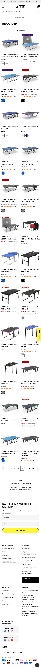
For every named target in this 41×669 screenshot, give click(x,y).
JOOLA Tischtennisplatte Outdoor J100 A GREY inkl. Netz (30, 454)
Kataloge (5, 555)
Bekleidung (5, 604)
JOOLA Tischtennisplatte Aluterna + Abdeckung (30, 56)
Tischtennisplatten (8, 597)
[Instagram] (12, 631)
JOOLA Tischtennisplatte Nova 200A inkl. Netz (10, 420)
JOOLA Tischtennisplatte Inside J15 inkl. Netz (10, 200)
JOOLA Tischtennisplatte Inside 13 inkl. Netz (10, 163)
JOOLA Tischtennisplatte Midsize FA (30, 270)
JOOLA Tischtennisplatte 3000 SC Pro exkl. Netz (10, 56)
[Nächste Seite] (37, 468)
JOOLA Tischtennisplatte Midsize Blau (10, 270)
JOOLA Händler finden (9, 562)
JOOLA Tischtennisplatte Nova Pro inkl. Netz (10, 452)
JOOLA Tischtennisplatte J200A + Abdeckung (10, 238)
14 (33, 468)
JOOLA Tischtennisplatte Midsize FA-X (10, 308)
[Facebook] (5, 631)
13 (29, 468)
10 (18, 468)
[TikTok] (8, 631)
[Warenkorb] (38, 7)
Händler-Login (6, 558)
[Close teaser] (37, 342)
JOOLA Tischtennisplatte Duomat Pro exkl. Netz (10, 128)
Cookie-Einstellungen (29, 561)
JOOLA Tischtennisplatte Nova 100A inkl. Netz (30, 382)
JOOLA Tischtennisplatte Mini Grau (10, 382)
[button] (39, 334)
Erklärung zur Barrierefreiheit (27, 572)
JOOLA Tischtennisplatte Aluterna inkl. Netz (10, 90)
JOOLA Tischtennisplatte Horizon (30, 128)
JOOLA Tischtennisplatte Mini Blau (30, 345)
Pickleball (5, 601)
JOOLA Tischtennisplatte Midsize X (10, 345)
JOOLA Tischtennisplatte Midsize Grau (30, 308)
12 (25, 468)
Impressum (26, 548)
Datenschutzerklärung (29, 557)
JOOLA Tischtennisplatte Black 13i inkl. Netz (30, 90)
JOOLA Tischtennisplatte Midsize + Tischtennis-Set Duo (30, 239)
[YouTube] (12, 640)
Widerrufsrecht (27, 564)
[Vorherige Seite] (4, 468)
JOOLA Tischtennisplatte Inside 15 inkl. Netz (30, 163)
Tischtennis (6, 590)
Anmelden (20, 530)
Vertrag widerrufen (28, 580)
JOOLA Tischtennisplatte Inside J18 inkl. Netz (30, 200)
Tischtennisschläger (8, 594)
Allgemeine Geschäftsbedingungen (29, 553)
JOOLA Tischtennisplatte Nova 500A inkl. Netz (30, 420)
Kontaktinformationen (9, 548)
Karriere (4, 552)
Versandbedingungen (29, 568)
